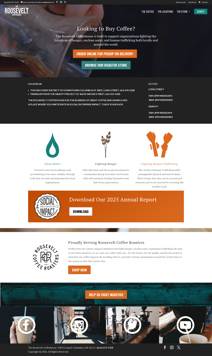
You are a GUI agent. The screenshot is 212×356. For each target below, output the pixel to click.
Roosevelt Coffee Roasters (121, 242)
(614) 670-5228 (12, 2)
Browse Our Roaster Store (106, 65)
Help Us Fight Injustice (106, 294)
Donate (201, 11)
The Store (182, 12)
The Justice (148, 12)
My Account (181, 2)
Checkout (192, 2)
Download (81, 211)
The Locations (165, 12)
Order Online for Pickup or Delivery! (105, 53)
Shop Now (79, 269)
